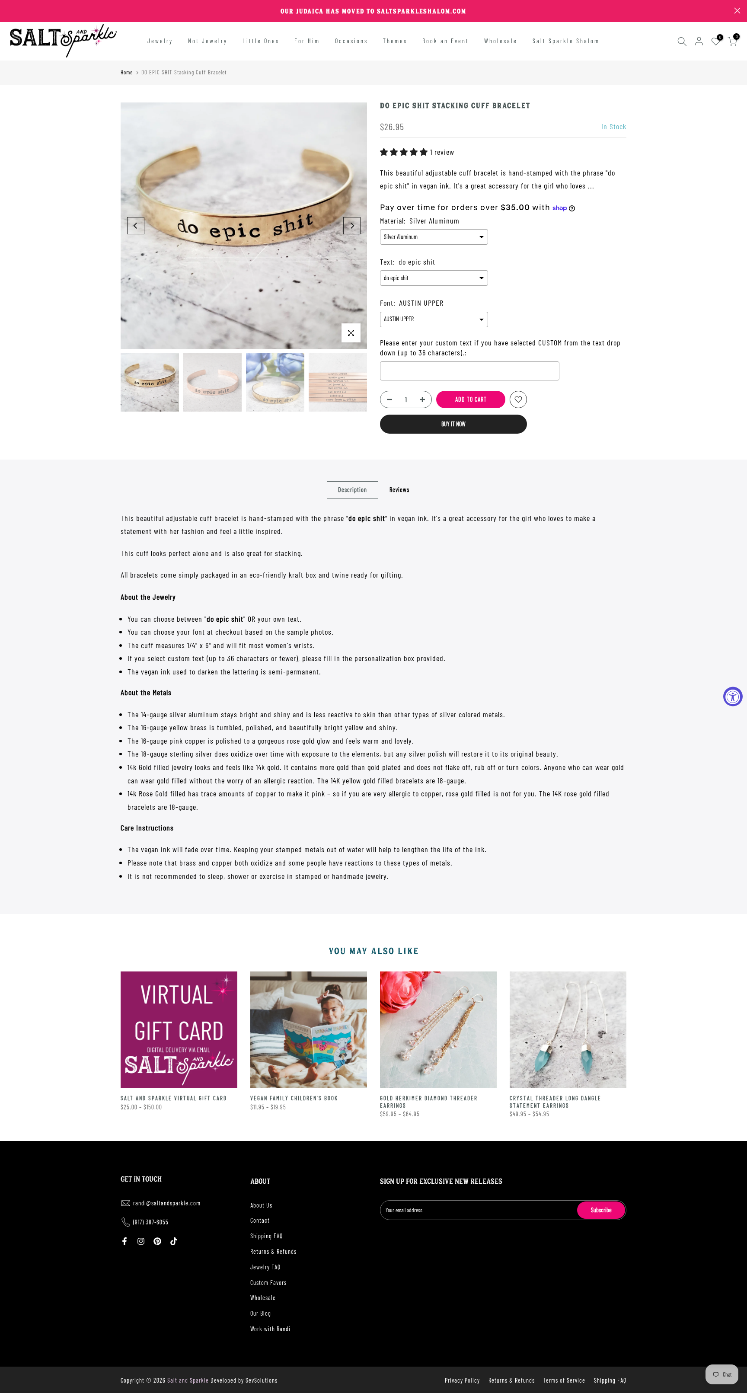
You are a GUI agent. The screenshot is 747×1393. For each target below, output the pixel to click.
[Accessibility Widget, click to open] (733, 696)
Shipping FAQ (266, 1236)
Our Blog (260, 1313)
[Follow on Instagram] (141, 1241)
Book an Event (445, 41)
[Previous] (135, 225)
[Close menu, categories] (135, 11)
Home (127, 72)
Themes (395, 41)
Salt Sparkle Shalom (566, 41)
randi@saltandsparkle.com (167, 1203)
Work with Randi (270, 1328)
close (9, 10)
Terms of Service (564, 1380)
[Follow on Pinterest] (157, 1241)
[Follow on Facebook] (124, 1241)
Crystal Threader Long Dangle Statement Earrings (555, 1102)
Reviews (399, 489)
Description (352, 489)
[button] (405, 152)
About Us (261, 1205)
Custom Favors (268, 1282)
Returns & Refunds (273, 1251)
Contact (260, 1220)
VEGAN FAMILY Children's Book (294, 1098)
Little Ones (261, 41)
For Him (307, 41)
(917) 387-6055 (151, 1222)
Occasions (351, 41)
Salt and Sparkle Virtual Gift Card (174, 1098)
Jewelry (160, 41)
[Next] (352, 225)
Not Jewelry (207, 41)
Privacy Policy (462, 1380)
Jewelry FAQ (265, 1267)
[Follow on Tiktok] (174, 1241)
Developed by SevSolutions (244, 1380)
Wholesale (500, 41)
